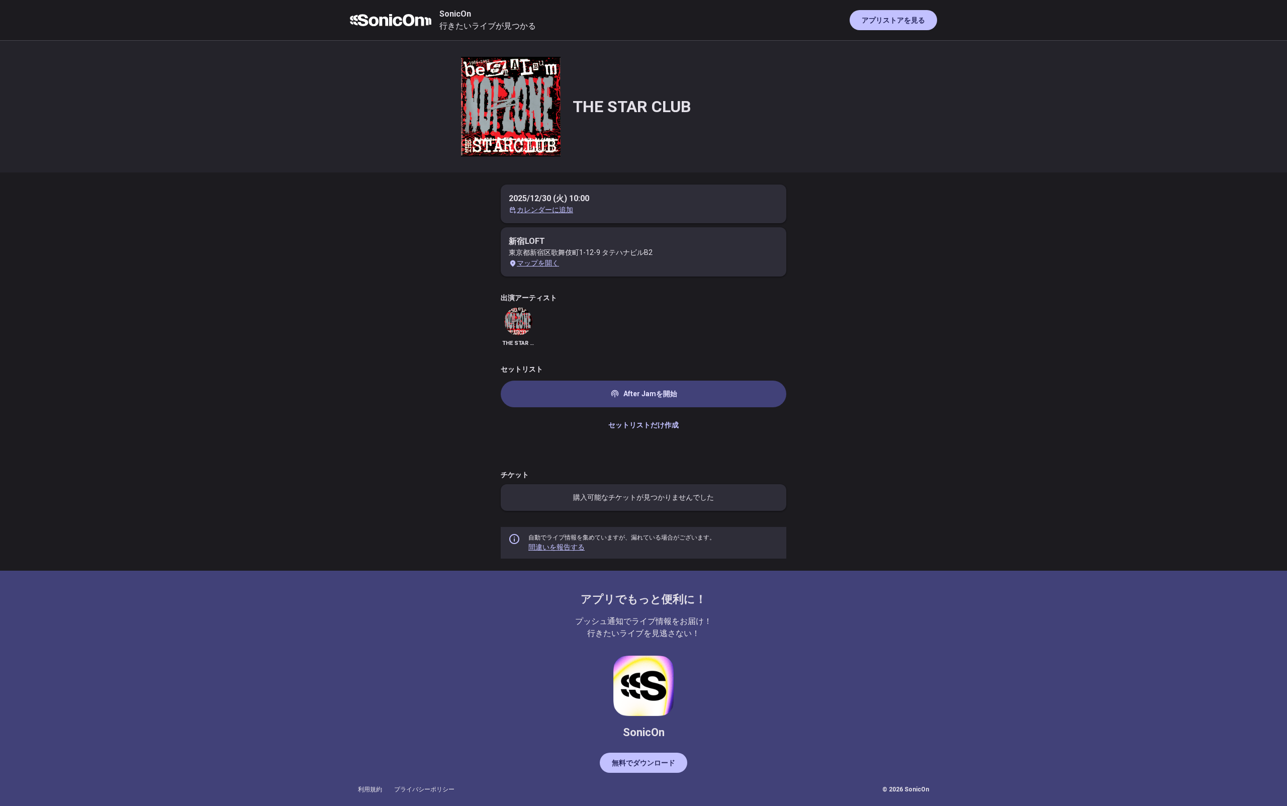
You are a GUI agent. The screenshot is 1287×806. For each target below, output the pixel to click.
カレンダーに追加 (545, 210)
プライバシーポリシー (424, 789)
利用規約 (370, 789)
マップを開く (538, 263)
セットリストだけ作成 (643, 425)
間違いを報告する (556, 547)
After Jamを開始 (643, 393)
